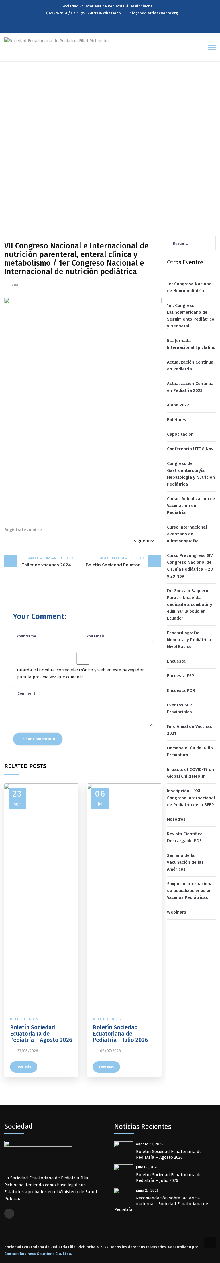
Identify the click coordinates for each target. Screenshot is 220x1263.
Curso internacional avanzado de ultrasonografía (187, 534)
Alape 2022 (178, 405)
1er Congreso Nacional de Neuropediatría (190, 287)
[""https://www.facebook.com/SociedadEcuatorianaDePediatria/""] (9, 1214)
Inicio (16, 160)
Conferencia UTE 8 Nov (190, 448)
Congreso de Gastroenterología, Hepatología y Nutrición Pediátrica (191, 474)
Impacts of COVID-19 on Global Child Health (190, 773)
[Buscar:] (191, 243)
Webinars (176, 912)
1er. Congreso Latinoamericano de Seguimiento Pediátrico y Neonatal (190, 316)
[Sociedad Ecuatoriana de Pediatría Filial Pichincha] (56, 40)
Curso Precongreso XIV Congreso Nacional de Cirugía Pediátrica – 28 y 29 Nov (190, 566)
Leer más (23, 1067)
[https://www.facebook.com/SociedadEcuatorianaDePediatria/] (111, 26)
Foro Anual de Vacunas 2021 (189, 730)
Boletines (24, 1019)
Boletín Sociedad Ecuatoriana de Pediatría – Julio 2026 (120, 1033)
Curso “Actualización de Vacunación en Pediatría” (191, 505)
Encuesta (176, 661)
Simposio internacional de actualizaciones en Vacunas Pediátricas (190, 890)
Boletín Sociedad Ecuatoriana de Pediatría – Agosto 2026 (41, 1033)
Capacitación (180, 434)
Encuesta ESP (180, 675)
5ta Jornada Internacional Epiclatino (191, 344)
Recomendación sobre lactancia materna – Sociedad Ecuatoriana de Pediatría (161, 1203)
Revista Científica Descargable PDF (185, 837)
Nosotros (176, 819)
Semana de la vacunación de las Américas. (185, 862)
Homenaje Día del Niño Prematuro (190, 751)
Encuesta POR (181, 690)
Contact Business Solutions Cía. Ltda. (38, 1254)
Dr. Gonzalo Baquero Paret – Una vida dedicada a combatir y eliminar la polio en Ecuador (189, 604)
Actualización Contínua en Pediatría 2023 (190, 387)
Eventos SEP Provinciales (179, 708)
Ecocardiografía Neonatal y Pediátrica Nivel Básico (189, 639)
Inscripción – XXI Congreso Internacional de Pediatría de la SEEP (191, 797)
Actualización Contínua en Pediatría (190, 366)
